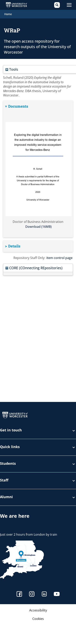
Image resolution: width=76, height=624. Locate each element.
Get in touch (11, 430)
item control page (59, 258)
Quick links (10, 447)
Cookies (38, 619)
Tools (13, 69)
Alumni (6, 497)
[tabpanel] (38, 169)
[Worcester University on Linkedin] (44, 594)
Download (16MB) (38, 226)
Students (8, 464)
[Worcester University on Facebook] (19, 594)
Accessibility (38, 610)
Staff (4, 480)
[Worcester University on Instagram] (31, 594)
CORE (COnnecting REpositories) (35, 267)
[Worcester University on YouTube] (56, 594)
